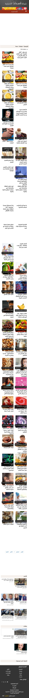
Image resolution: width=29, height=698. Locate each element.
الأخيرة (7, 552)
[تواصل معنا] (7, 682)
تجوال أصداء (8, 671)
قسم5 (20, 673)
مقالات (20, 675)
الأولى (22, 552)
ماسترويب (7, 696)
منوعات (21, 46)
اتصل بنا (14, 686)
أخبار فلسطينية (14, 684)
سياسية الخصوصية (14, 690)
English (20, 677)
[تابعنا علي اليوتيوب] (4, 682)
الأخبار (8, 669)
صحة (16, 46)
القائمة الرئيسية (14, 11)
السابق (17, 552)
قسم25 (14, 688)
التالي (11, 552)
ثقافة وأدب (8, 673)
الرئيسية (26, 46)
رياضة (8, 675)
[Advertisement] (14, 29)
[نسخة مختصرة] (5, 682)
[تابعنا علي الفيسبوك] (2, 682)
